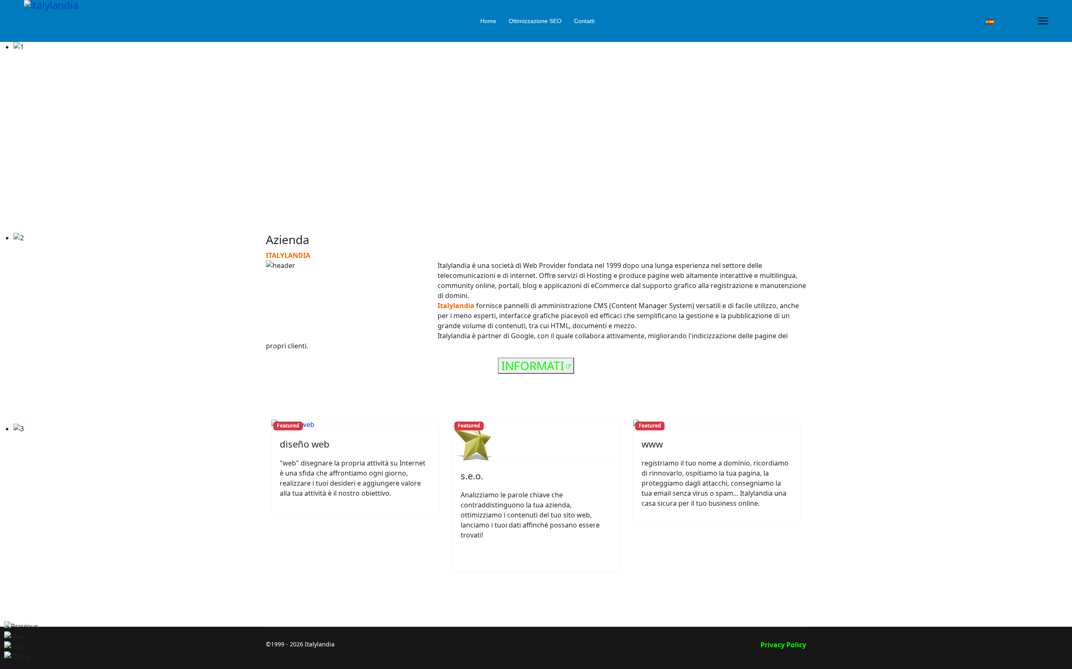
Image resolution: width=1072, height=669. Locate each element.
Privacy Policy (783, 644)
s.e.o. (472, 475)
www (652, 443)
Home (488, 21)
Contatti (584, 21)
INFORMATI (532, 365)
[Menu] (1043, 21)
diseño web (305, 443)
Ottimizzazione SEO (535, 21)
